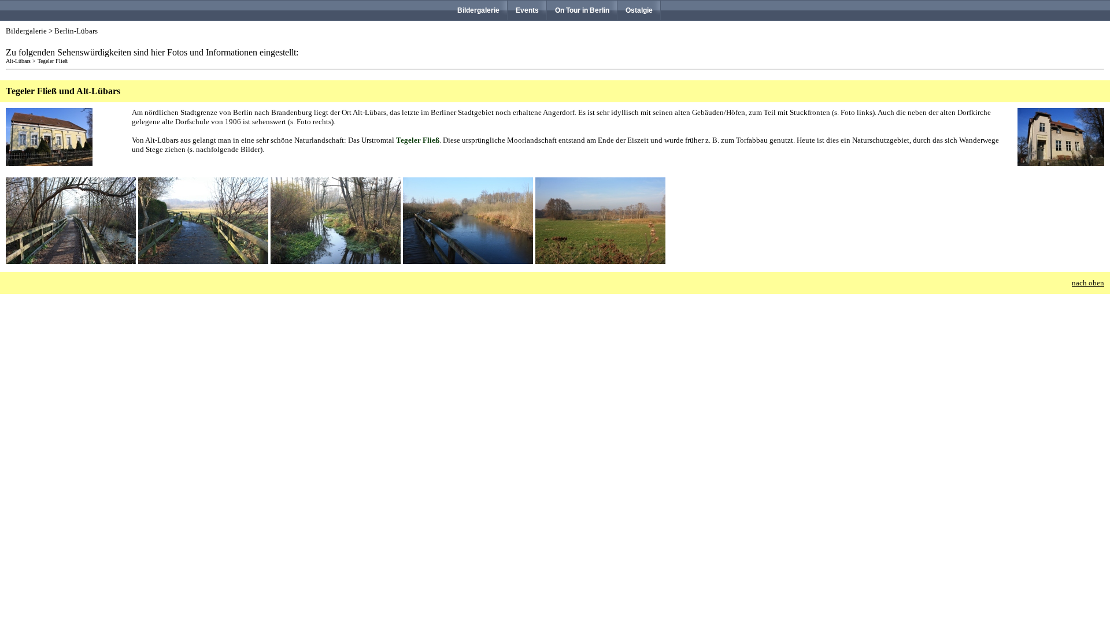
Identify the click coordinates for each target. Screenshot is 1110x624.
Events (527, 10)
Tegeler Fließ (53, 61)
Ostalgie (639, 10)
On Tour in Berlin (582, 10)
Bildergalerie (478, 10)
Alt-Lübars (18, 61)
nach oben (1088, 282)
